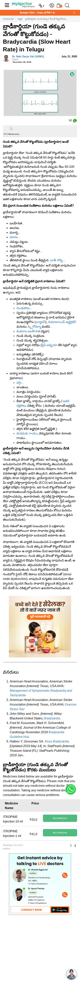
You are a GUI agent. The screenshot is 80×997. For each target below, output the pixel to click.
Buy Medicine (60, 818)
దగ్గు (19, 382)
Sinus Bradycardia (57, 741)
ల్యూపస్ (40, 322)
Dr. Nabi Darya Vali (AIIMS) (28, 58)
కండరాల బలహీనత (28, 331)
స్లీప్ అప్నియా (49, 345)
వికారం (14, 237)
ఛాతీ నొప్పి (56, 260)
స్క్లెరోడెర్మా (34, 326)
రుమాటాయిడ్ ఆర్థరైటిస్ (62, 322)
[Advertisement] (40, 957)
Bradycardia (52, 718)
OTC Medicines (11, 134)
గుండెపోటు (23, 308)
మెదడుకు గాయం (27, 433)
